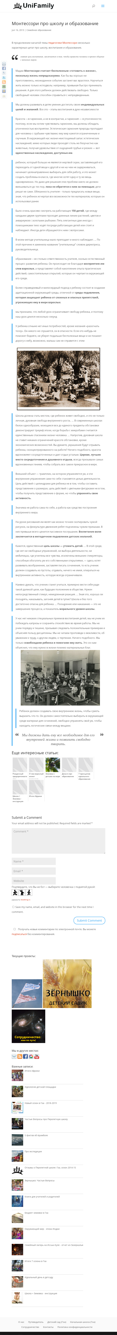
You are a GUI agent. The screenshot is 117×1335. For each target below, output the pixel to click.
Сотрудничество (30, 1327)
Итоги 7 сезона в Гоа (35, 1261)
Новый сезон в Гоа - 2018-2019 (41, 1103)
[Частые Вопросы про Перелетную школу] (17, 1124)
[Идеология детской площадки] (17, 1092)
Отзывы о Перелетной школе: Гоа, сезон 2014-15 (50, 1167)
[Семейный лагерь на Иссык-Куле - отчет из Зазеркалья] (17, 1250)
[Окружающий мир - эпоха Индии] (17, 1234)
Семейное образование (39, 30)
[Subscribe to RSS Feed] (19, 1058)
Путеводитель (35, 1322)
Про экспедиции (33, 1151)
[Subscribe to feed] (4, 82)
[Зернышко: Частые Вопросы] (17, 1185)
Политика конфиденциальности (74, 1327)
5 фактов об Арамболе (36, 1135)
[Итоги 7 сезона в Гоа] (17, 1266)
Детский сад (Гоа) (56, 1322)
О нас (21, 1322)
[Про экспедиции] (17, 1156)
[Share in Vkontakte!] (4, 64)
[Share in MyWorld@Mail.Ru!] (4, 91)
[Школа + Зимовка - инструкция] (17, 1298)
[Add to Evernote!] (4, 86)
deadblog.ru (25, 899)
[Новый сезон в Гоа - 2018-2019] (17, 1108)
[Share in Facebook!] (4, 68)
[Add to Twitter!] (4, 77)
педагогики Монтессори (62, 42)
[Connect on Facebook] (25, 1058)
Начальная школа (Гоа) (82, 1322)
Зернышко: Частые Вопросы (40, 1180)
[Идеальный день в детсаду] (17, 1282)
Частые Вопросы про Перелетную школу (46, 1119)
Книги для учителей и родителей (42, 1196)
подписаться (19, 934)
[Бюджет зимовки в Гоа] (17, 1218)
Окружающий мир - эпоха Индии (42, 1228)
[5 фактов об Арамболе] (17, 1140)
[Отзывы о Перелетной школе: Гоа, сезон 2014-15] (17, 1171)
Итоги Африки (32, 1070)
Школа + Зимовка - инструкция (41, 1293)
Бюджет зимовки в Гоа (36, 1212)
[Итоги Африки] (17, 1076)
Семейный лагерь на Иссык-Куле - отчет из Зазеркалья (54, 1245)
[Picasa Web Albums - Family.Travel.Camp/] (31, 1058)
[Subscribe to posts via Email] (14, 1058)
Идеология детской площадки (40, 1086)
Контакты (48, 1327)
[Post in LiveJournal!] (4, 73)
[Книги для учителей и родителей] (17, 1201)
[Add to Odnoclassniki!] (4, 96)
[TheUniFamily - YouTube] (36, 1058)
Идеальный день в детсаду (39, 1277)
